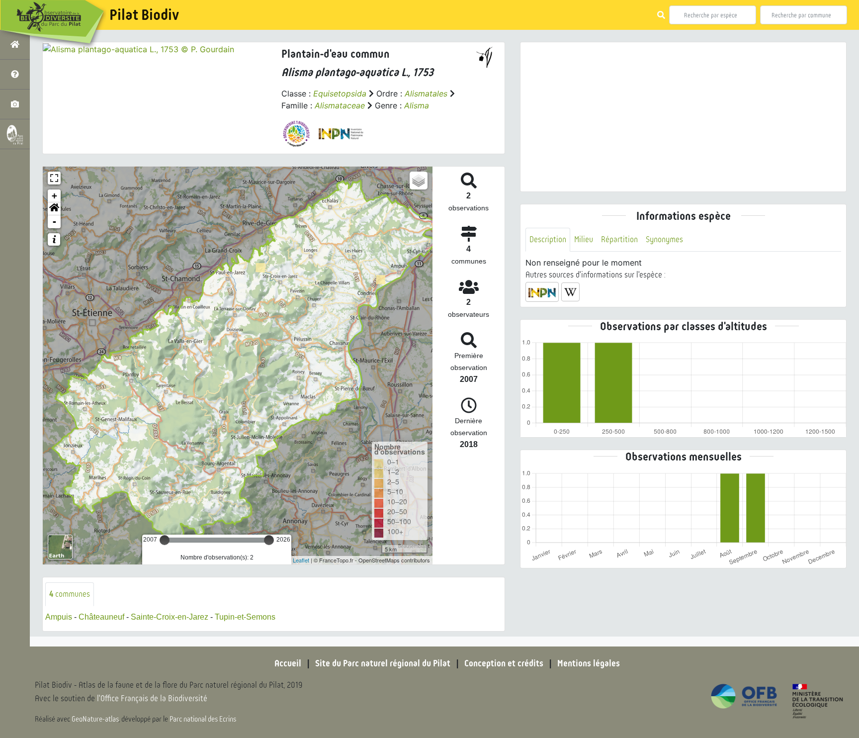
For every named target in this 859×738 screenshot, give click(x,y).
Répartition (619, 239)
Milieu (583, 239)
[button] (54, 208)
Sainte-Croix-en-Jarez (169, 617)
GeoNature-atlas (95, 719)
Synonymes (664, 239)
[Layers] (419, 180)
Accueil (287, 663)
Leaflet (301, 560)
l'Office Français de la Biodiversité (152, 698)
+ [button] (54, 195)
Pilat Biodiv (144, 15)
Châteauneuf (101, 617)
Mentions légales (588, 663)
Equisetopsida (339, 93)
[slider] (165, 540)
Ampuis (58, 617)
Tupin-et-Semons (245, 617)
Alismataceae (340, 105)
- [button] (54, 221)
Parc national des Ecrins (203, 719)
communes (69, 594)
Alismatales (426, 93)
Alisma (416, 105)
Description (547, 239)
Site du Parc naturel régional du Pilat (382, 663)
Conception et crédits (503, 663)
